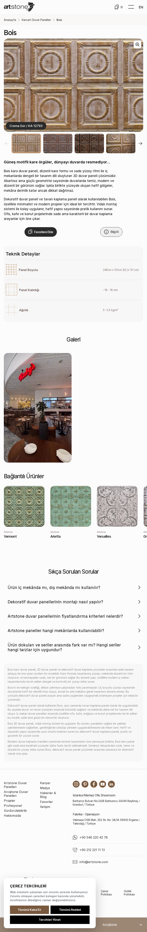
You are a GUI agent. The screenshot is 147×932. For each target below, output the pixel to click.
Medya (45, 788)
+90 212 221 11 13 (92, 850)
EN (141, 7)
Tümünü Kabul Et (29, 909)
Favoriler (46, 802)
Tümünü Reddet (70, 909)
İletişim (45, 807)
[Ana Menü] (131, 7)
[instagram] (76, 784)
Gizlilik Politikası (129, 892)
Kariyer (45, 783)
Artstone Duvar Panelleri (15, 785)
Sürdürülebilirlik (15, 810)
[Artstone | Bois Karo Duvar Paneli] (38, 408)
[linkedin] (111, 784)
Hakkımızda (12, 815)
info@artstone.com (93, 862)
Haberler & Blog (48, 795)
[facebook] (93, 784)
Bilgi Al (114, 231)
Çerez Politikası (106, 892)
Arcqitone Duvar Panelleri (16, 794)
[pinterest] (85, 784)
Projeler (9, 801)
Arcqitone (109, 925)
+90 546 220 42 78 (93, 837)
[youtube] (102, 784)
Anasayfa (10, 19)
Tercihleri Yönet (50, 919)
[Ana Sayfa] (19, 7)
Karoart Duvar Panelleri (36, 19)
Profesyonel (13, 806)
